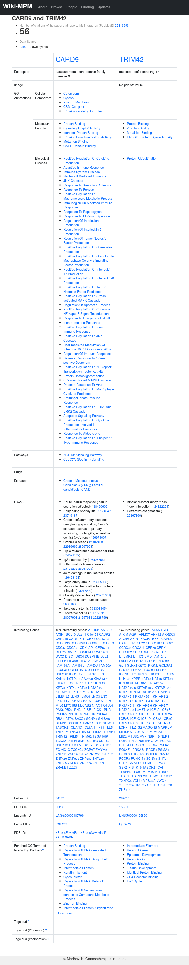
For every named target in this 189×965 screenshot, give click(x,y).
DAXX (60, 656)
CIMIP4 (72, 652)
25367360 (134, 515)
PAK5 (60, 709)
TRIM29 (109, 731)
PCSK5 (165, 740)
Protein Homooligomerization (83, 375)
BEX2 (156, 638)
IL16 (151, 674)
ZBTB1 (154, 785)
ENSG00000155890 (133, 815)
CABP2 (104, 634)
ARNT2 (156, 634)
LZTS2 (71, 700)
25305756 (97, 559)
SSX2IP (73, 723)
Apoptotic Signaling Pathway (83, 415)
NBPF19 (154, 736)
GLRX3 (132, 665)
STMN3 (85, 723)
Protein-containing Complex (83, 111)
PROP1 (151, 749)
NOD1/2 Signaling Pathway (82, 454)
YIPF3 (123, 785)
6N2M (93, 832)
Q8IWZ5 (125, 824)
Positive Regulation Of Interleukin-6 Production (88, 280)
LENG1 (75, 696)
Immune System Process (81, 171)
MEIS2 (124, 731)
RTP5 (69, 718)
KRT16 (89, 683)
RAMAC (164, 754)
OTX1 (155, 740)
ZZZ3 (73, 767)
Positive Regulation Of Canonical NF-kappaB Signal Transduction (86, 311)
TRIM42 (131, 59)
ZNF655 (61, 762)
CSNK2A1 (86, 652)
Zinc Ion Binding (138, 128)
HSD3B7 (160, 669)
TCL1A (88, 727)
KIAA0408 (85, 678)
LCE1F (156, 714)
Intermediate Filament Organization (88, 907)
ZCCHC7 (77, 749)
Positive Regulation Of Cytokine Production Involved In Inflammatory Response (86, 424)
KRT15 (78, 683)
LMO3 (95, 696)
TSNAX (61, 740)
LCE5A (156, 723)
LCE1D (135, 714)
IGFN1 (123, 674)
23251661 (103, 595)
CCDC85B (78, 643)
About (42, 6)
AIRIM (123, 634)
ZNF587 (86, 758)
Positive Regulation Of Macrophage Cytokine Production (88, 391)
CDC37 (61, 647)
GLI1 (122, 665)
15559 (123, 806)
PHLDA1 (125, 745)
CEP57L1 (102, 647)
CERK (161, 647)
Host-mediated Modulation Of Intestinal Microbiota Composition (87, 346)
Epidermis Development (144, 854)
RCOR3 (124, 758)
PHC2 (78, 709)
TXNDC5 (125, 780)
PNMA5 (61, 714)
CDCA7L (73, 647)
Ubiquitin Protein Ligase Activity (150, 137)
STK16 (137, 767)
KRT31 (60, 687)
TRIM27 (166, 776)
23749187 (70, 515)
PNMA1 (164, 745)
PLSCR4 (151, 745)
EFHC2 (61, 660)
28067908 (85, 546)
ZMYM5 (101, 749)
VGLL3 (137, 780)
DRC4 (80, 656)
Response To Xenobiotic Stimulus (87, 185)
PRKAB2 (138, 749)
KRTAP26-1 (143, 696)
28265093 (100, 581)
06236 (60, 806)
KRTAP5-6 (144, 705)
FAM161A (63, 665)
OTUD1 (108, 705)
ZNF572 (73, 758)
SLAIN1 (61, 723)
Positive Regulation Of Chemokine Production (87, 249)
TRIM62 (86, 736)
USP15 (104, 740)
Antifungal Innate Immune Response (81, 400)
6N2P (102, 832)
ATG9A (124, 638)
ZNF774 (86, 762)
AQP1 (133, 634)
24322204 (161, 506)
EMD (148, 656)
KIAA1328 (101, 678)
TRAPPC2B (138, 776)
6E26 (67, 832)
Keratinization (136, 859)
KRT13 (146, 678)
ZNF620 (98, 758)
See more (65, 913)
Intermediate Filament (78, 867)
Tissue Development (141, 867)
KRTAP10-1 (96, 687)
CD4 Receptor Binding (142, 876)
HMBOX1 (85, 669)
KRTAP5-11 (127, 705)
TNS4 (74, 731)
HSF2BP (62, 674)
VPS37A (149, 780)
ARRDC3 (168, 634)
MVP (143, 736)
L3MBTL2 (62, 696)
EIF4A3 (72, 660)
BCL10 (71, 634)
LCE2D (146, 718)
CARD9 (67, 59)
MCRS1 (82, 700)
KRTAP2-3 (162, 691)
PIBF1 (88, 709)
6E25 (59, 832)
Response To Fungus (78, 189)
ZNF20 (83, 754)
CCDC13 (102, 638)
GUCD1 (124, 669)
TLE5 (109, 727)
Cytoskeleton (72, 876)
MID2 (59, 705)
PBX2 (69, 709)
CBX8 (91, 638)
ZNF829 (98, 762)
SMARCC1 (136, 762)
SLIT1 (123, 762)
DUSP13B (92, 656)
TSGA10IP (100, 736)
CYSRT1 (160, 652)
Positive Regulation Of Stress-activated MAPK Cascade (85, 298)
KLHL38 (124, 678)
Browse (57, 6)
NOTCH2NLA (128, 740)
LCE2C (135, 718)
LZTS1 (60, 700)
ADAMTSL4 (160, 629)
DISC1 (70, 656)
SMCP (150, 762)
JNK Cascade (73, 180)
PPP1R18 (75, 714)
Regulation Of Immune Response (87, 353)
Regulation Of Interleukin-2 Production (82, 222)
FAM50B (92, 665)
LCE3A (156, 718)
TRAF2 (124, 776)
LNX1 (105, 696)
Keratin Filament (75, 872)
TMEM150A (149, 771)
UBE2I (72, 740)
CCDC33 (125, 647)
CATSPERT (77, 638)
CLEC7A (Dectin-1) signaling (83, 459)
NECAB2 (84, 705)
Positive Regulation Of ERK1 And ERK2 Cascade (87, 409)
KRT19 (100, 683)
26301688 (70, 604)
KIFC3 (68, 683)
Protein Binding (74, 123)
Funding (87, 6)
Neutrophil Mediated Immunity (84, 176)
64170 (60, 798)
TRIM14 (84, 731)
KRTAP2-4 (126, 696)
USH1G (92, 740)
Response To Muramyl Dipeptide (86, 216)
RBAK (60, 718)
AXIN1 (60, 634)
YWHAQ (135, 785)
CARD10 (62, 638)
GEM (74, 669)
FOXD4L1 (62, 669)
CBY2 (141, 643)
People (71, 6)
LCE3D (124, 723)
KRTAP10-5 (81, 691)
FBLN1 (139, 660)
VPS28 (84, 745)
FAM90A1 (106, 665)
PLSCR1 (138, 745)
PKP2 (108, 709)
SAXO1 (80, 718)
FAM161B (78, 665)
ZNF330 (166, 785)
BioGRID (26, 46)
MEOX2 (94, 700)
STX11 (97, 723)
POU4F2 (125, 749)
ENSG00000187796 (70, 815)
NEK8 (165, 736)
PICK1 (98, 709)
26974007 (99, 537)
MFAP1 (106, 700)
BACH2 (146, 638)
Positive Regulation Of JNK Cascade (83, 338)
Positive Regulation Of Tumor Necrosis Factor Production (84, 289)
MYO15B (70, 705)
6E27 (76, 832)
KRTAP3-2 (160, 696)
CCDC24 (167, 643)
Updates (104, 6)
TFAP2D (125, 771)
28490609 (100, 506)
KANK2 (61, 678)
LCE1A (155, 709)
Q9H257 (61, 824)
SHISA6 (104, 718)
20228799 (100, 617)
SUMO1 (108, 723)
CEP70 (61, 652)
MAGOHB (150, 727)
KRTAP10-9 (127, 691)
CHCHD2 (125, 652)
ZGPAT (89, 749)
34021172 (72, 555)
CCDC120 (153, 643)
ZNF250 (94, 754)
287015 (124, 798)
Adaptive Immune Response (83, 167)
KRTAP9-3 (126, 709)
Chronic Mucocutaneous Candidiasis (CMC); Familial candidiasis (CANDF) (83, 485)
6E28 (84, 832)
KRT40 (71, 687)
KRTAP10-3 (64, 691)
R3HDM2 (151, 754)
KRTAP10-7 (145, 687)
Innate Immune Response (81, 322)
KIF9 (59, 683)
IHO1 (73, 674)
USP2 (60, 745)
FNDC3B (163, 660)
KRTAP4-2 (126, 700)
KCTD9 (72, 678)
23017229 (84, 590)
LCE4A (146, 723)
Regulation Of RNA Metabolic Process (84, 883)
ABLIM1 (94, 629)
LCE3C (167, 718)
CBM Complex (73, 106)
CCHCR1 (108, 643)
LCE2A (167, 714)
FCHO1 (150, 660)
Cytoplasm (71, 93)
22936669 (70, 546)
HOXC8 (147, 669)
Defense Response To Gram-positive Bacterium (84, 360)
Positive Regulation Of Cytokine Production (86, 160)
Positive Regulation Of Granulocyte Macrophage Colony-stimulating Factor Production (88, 260)
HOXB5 (98, 669)
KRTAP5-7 (98, 691)
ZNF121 (61, 754)
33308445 (99, 608)
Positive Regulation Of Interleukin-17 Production (87, 271)
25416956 (122, 25)
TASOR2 (62, 727)
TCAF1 (161, 767)
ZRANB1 (62, 767)
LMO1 (86, 696)
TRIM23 (96, 731)
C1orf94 (92, 634)
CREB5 (148, 652)
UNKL (82, 740)
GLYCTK (144, 665)
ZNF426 (61, 758)
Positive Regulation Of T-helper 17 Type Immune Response (87, 440)
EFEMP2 (125, 656)
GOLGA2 (165, 665)
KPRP (135, 678)
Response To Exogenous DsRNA (87, 318)
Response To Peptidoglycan (83, 211)
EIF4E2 (84, 660)
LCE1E (146, 714)
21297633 (85, 617)
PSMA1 (163, 749)
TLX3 (136, 771)
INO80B (93, 674)
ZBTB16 (105, 745)
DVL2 (104, 656)
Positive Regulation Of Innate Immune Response (84, 329)
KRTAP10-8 (163, 687)
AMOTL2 (107, 629)
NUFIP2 (144, 740)
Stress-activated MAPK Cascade (87, 380)
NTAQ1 (97, 705)
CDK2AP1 (87, 647)
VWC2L (162, 780)
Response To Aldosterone (81, 433)
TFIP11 (99, 727)
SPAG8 (161, 762)
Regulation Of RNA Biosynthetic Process (86, 861)
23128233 (70, 568)
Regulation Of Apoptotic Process (86, 304)
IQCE (104, 674)
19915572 (97, 612)
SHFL (162, 758)
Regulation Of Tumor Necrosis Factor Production (84, 240)
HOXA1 (136, 669)
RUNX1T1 (138, 758)
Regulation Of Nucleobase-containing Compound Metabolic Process (86, 894)
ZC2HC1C (63, 749)
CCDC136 (63, 643)
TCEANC (75, 727)
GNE (154, 665)
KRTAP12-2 (145, 691)
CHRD (137, 652)
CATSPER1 (127, 643)
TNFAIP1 (62, 731)
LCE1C (124, 714)
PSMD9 (124, 754)
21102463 (96, 541)
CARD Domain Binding (79, 145)
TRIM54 (73, 736)
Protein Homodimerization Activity (87, 137)
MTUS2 (133, 736)
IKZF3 (82, 674)
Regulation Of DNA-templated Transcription (84, 852)
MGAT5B (160, 731)
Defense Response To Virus (83, 384)
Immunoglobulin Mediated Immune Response (87, 204)
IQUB (159, 674)
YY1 (145, 785)
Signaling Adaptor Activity (81, 128)
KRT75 (82, 687)
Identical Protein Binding (80, 132)
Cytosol (68, 97)
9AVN (69, 837)
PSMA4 (101, 714)
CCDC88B (93, 643)
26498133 (72, 577)
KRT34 (168, 678)
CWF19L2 (101, 652)
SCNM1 (91, 718)
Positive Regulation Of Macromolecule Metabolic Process (88, 196)
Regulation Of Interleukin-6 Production (82, 231)
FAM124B (98, 660)
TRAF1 (164, 771)
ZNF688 (73, 762)
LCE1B (166, 709)
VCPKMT (71, 745)
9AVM (60, 837)
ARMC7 (144, 634)
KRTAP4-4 (142, 700)
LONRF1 (125, 727)
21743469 (105, 510)
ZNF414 (124, 789)
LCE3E (135, 723)
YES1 (94, 745)
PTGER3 (137, 754)
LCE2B (124, 718)
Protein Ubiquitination (142, 158)
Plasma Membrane (76, 102)
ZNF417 (107, 754)
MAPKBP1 (165, 727)
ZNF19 (73, 754)
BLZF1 (81, 634)
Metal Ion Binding (75, 141)
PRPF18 (89, 714)
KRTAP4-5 (158, 700)
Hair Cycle (134, 881)
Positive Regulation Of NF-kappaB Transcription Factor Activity (87, 369)
